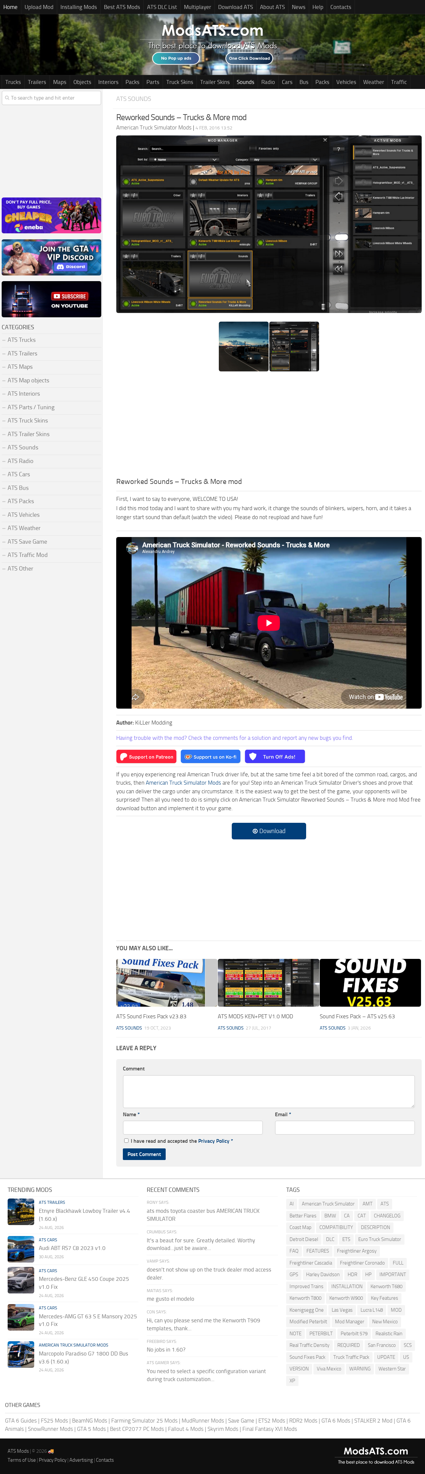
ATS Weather (24, 528)
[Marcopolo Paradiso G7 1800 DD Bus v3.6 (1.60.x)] (21, 1354)
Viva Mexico (329, 1369)
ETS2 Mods (271, 1420)
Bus (303, 82)
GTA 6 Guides (21, 1420)
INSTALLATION (347, 1286)
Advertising (81, 1460)
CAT (362, 1216)
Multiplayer (197, 7)
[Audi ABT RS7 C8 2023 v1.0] (21, 1249)
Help (317, 7)
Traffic (399, 82)
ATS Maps (20, 366)
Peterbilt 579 (354, 1334)
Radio (268, 82)
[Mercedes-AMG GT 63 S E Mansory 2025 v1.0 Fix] (21, 1317)
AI (292, 1204)
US (406, 1357)
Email (283, 1114)
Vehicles (346, 82)
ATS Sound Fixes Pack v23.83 (151, 1016)
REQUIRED (348, 1345)
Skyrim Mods (223, 1429)
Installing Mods (78, 7)
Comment (134, 1068)
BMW (330, 1216)
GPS (294, 1275)
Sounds (245, 82)
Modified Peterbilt (308, 1322)
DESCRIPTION (375, 1227)
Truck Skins (179, 82)
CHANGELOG (387, 1216)
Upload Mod (39, 7)
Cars (287, 82)
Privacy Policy (213, 1141)
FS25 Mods (54, 1420)
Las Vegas (342, 1310)
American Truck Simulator (328, 1204)
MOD (396, 1310)
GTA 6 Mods (335, 1420)
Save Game (241, 1420)
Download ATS (235, 7)
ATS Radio (21, 461)
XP (292, 1381)
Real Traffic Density (309, 1345)
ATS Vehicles (24, 514)
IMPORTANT (393, 1275)
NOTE (295, 1334)
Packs (132, 82)
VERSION (299, 1369)
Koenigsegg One (307, 1310)
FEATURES (317, 1251)
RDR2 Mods (303, 1420)
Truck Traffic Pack (351, 1357)
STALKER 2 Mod (373, 1420)
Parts (152, 82)
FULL (398, 1263)
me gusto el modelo (170, 1298)
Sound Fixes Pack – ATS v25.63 (357, 1016)
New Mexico (385, 1322)
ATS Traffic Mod (28, 555)
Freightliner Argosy (357, 1251)
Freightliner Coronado (362, 1263)
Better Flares (303, 1216)
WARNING (360, 1369)
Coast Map (300, 1227)
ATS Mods (18, 1451)
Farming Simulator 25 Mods (144, 1420)
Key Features (384, 1298)
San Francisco (382, 1345)
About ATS (272, 7)
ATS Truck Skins (28, 420)
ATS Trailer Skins (28, 434)
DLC (330, 1239)
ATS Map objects (28, 380)
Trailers (37, 82)
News (298, 7)
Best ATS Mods (122, 7)
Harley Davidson (323, 1275)
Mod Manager (349, 1322)
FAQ (294, 1251)
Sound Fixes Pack (307, 1357)
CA (347, 1216)
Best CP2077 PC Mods (137, 1429)
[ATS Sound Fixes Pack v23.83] (166, 983)
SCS (408, 1345)
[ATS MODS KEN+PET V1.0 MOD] (268, 983)
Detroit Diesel (304, 1239)
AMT (368, 1204)
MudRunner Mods (203, 1420)
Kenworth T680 (386, 1286)
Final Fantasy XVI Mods (269, 1429)
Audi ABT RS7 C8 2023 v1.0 (72, 1248)
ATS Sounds (133, 99)
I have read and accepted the (182, 1141)
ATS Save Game (27, 541)
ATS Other (20, 568)
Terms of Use (22, 1460)
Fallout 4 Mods (186, 1429)
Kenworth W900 (346, 1298)
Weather (373, 82)
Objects (82, 82)
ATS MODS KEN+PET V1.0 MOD (255, 1016)
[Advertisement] (269, 426)
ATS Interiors (24, 393)
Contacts (340, 7)
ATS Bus (18, 488)
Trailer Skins (215, 82)
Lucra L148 (372, 1310)
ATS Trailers (22, 353)
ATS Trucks (22, 340)
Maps (59, 82)
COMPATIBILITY (336, 1227)
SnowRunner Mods (50, 1429)
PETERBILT (321, 1334)
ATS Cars (19, 474)
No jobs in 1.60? (166, 1349)
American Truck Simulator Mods (183, 782)
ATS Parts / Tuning (31, 407)
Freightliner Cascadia (311, 1263)
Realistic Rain (389, 1334)
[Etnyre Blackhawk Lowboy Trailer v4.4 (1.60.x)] (21, 1212)
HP (368, 1275)
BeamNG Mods (89, 1420)
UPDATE (386, 1357)
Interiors (108, 82)
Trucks (13, 82)
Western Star (392, 1369)
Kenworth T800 (305, 1298)
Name (131, 1114)
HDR (352, 1275)
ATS (385, 1204)
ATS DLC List (162, 7)
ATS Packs (21, 501)
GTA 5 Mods (91, 1429)
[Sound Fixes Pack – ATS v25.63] (370, 983)
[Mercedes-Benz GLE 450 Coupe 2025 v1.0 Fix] (21, 1280)
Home (10, 7)
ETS (346, 1239)
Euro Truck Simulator (379, 1239)
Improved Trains (306, 1286)
